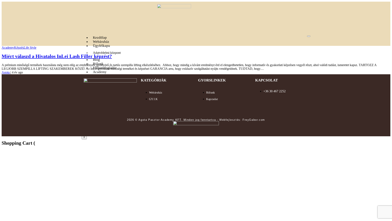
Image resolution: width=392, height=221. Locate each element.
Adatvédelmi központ (107, 52)
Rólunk (98, 64)
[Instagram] (122, 109)
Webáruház (101, 42)
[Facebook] (98, 109)
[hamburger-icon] (308, 36)
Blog (96, 60)
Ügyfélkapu (101, 46)
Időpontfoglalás (104, 68)
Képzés (19, 47)
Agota (6, 72)
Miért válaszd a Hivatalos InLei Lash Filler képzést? (57, 56)
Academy (100, 72)
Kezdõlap (100, 37)
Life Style (30, 47)
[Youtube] (110, 109)
